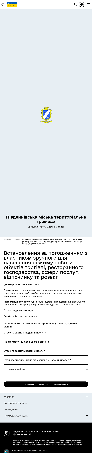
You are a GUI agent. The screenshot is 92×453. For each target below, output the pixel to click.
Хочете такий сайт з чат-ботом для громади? (30, 450)
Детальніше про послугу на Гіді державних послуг (46, 384)
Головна (7, 239)
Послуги (16, 239)
